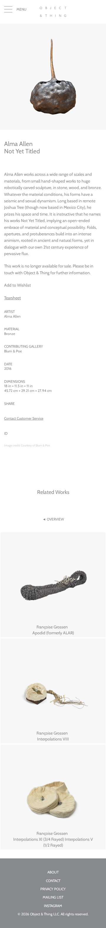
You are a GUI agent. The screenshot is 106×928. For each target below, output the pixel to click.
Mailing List (53, 897)
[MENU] (8, 10)
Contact (53, 881)
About (53, 872)
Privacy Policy (53, 889)
